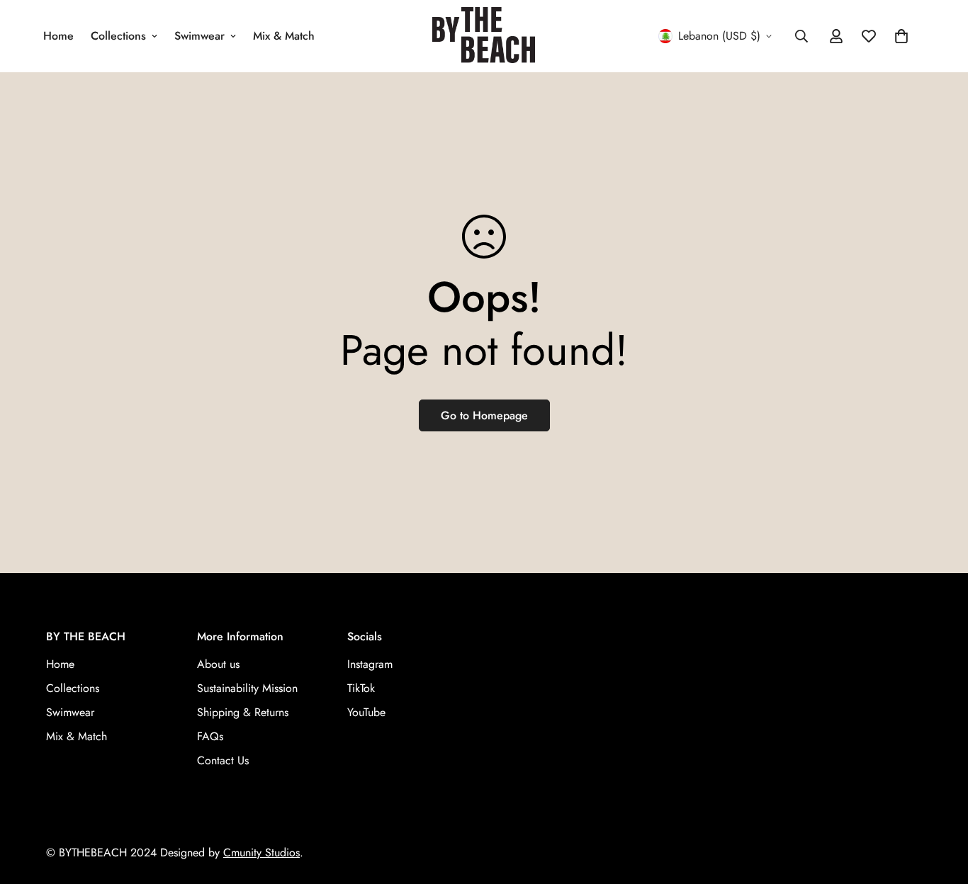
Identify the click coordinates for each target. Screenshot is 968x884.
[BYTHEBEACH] (483, 36)
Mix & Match (284, 36)
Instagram (370, 665)
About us (218, 665)
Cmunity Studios (261, 852)
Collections (118, 36)
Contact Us (223, 761)
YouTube (366, 713)
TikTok (361, 689)
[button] (901, 36)
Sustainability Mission (247, 689)
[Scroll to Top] (940, 806)
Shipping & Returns (242, 713)
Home (58, 36)
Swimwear (199, 36)
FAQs (210, 737)
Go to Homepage (484, 415)
